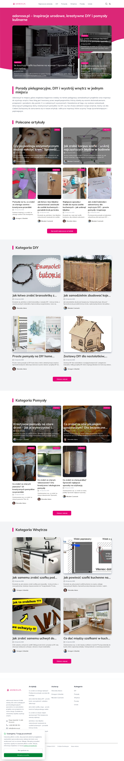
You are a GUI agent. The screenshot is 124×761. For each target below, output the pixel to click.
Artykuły (32, 686)
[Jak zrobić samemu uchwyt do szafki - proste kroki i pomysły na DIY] (36, 616)
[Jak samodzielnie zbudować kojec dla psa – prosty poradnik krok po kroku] (88, 273)
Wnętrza (73, 4)
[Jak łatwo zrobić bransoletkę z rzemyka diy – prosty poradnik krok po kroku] (36, 273)
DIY (57, 4)
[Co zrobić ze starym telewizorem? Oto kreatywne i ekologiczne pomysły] (49, 461)
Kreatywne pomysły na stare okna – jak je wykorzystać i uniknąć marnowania (94, 68)
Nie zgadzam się (23, 750)
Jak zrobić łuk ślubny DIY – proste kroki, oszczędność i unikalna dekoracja (39, 701)
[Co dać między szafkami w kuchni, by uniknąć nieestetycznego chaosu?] (88, 616)
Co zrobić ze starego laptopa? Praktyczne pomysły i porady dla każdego (94, 41)
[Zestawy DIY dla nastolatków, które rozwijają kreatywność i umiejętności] (88, 334)
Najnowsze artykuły (45, 4)
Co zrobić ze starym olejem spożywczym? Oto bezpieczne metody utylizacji (38, 715)
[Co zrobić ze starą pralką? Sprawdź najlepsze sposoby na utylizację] (74, 461)
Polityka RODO (51, 746)
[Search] (106, 4)
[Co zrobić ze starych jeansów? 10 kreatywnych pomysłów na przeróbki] (24, 463)
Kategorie (78, 686)
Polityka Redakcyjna (63, 746)
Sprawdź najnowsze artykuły (62, 231)
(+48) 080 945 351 (14, 725)
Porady (82, 4)
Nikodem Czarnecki (73, 161)
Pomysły (64, 4)
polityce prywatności (30, 746)
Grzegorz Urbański (23, 161)
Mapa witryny (75, 746)
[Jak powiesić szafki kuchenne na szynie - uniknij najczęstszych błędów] (88, 555)
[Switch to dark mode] (110, 4)
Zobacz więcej (62, 379)
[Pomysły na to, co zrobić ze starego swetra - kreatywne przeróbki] (24, 183)
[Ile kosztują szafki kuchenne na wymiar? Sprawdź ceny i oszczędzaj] (45, 52)
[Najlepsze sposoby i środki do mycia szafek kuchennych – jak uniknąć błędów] (74, 183)
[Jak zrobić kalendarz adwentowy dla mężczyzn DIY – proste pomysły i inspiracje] (100, 183)
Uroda (90, 4)
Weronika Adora (22, 308)
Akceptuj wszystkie (23, 755)
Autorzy (54, 686)
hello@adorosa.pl (14, 728)
